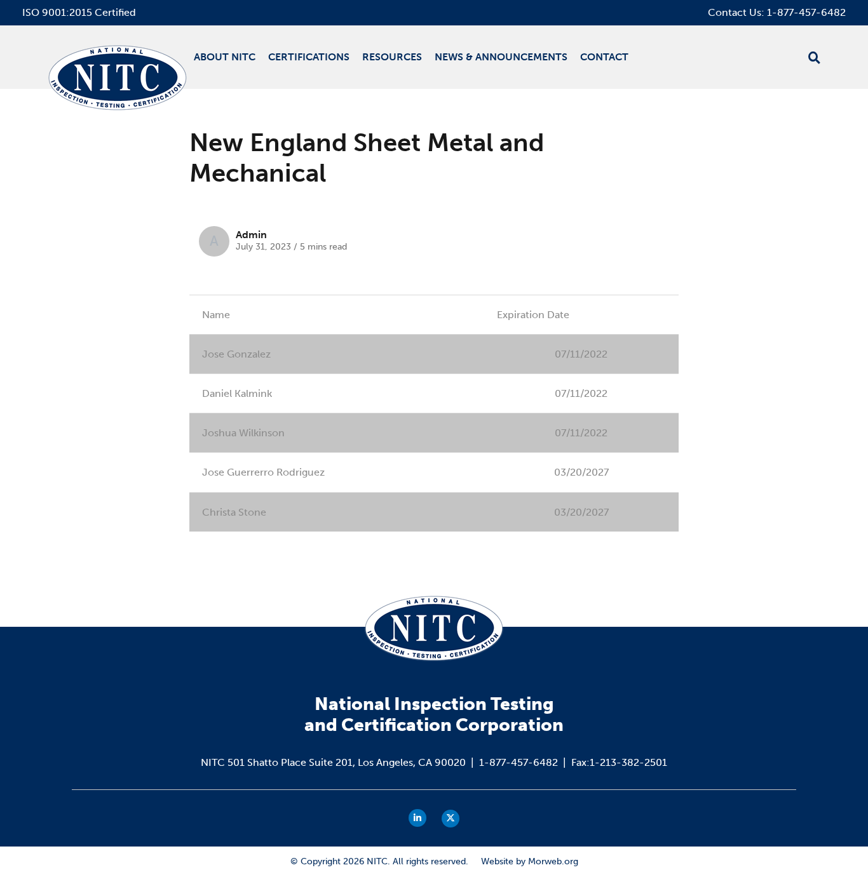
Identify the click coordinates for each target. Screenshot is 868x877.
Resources (392, 57)
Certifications (308, 57)
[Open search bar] (814, 58)
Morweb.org (553, 861)
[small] (417, 818)
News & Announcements (501, 57)
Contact (604, 57)
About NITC (224, 57)
